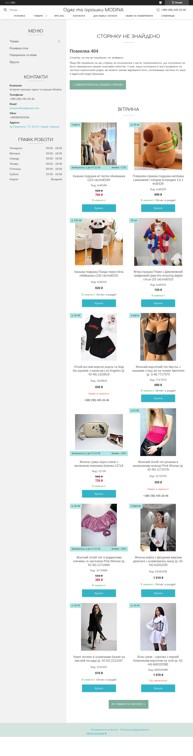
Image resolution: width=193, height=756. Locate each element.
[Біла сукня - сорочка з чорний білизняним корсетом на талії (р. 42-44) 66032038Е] (158, 627)
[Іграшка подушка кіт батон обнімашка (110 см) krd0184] (99, 146)
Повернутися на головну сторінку (99, 84)
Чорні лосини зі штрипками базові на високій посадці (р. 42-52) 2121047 (99, 658)
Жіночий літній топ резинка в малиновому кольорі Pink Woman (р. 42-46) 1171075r (158, 465)
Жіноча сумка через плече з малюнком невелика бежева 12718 (98, 463)
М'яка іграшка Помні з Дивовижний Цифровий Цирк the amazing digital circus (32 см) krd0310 (158, 275)
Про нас (59, 16)
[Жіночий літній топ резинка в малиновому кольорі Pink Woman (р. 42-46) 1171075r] (158, 432)
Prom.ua (114, 726)
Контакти (79, 16)
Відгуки (14, 62)
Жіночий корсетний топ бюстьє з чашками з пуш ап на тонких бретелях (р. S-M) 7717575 (158, 370)
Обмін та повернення (139, 16)
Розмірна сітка (19, 48)
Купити (99, 208)
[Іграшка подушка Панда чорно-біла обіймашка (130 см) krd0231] (99, 242)
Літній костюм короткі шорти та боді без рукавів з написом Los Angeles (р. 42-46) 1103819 (99, 370)
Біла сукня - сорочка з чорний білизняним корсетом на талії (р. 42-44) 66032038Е (158, 660)
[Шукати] (5, 9)
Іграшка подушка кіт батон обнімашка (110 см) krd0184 (99, 178)
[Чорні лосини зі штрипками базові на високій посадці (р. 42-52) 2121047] (99, 627)
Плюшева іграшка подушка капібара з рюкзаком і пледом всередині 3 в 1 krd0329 (158, 180)
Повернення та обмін (23, 55)
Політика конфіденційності (134, 729)
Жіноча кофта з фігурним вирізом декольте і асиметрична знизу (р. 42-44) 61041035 (158, 561)
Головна (19, 16)
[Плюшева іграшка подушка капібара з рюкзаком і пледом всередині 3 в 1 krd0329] (158, 146)
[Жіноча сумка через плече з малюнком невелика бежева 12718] (99, 432)
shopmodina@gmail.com (24, 108)
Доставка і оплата (105, 16)
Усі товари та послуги (127, 704)
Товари (38, 16)
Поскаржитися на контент (105, 729)
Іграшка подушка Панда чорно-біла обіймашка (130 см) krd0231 (98, 273)
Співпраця (168, 16)
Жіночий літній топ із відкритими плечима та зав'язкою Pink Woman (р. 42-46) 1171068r (99, 561)
